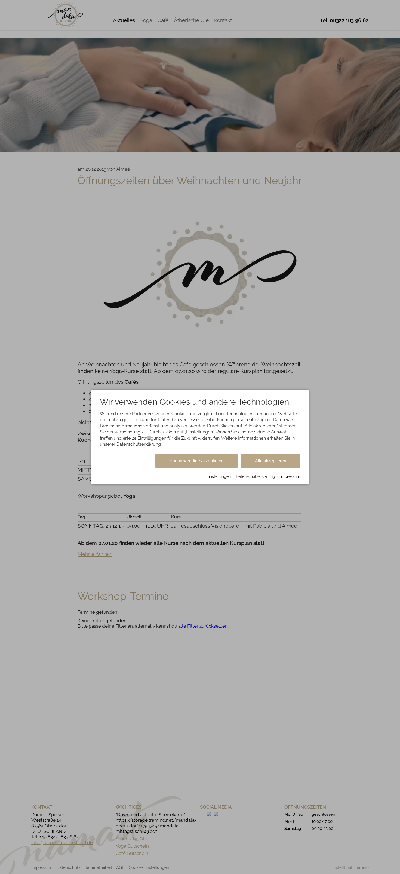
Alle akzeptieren (270, 461)
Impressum (290, 476)
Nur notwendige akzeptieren (196, 461)
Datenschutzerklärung (255, 476)
